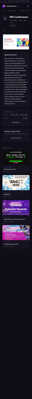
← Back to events (25, 10)
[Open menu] (28, 6)
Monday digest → (25, 1)
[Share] (4, 30)
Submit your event (16, 138)
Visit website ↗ (16, 122)
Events (4, 10)
